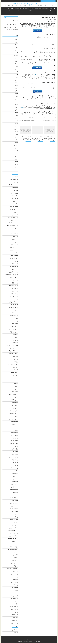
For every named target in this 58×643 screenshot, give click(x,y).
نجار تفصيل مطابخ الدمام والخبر (13, 607)
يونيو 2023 (16, 94)
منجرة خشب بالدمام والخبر (14, 598)
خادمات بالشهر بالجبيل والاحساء (13, 329)
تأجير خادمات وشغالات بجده (14, 206)
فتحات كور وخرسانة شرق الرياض (13, 535)
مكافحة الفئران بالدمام (15, 585)
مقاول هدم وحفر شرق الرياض (14, 574)
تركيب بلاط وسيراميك (15, 218)
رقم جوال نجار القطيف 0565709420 (37, 130)
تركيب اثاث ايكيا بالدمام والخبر (14, 209)
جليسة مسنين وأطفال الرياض (14, 313)
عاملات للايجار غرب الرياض (14, 506)
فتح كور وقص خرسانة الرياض (14, 525)
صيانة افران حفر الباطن (15, 433)
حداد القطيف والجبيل (15, 321)
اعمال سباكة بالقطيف (15, 199)
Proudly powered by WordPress (23, 641)
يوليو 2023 (16, 93)
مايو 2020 (16, 150)
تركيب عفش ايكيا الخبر (44, 117)
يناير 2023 (16, 102)
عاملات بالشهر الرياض (15, 486)
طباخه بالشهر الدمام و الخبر (14, 462)
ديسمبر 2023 (16, 85)
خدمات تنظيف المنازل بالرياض (14, 342)
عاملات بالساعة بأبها (15, 478)
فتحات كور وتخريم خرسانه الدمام (13, 528)
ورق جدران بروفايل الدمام (14, 623)
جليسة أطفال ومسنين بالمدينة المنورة (13, 302)
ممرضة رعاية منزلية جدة (14, 595)
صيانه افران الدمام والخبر (14, 449)
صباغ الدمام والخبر (15, 430)
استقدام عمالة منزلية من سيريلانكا (13, 185)
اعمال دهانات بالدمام (17, 10)
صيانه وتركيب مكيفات (15, 454)
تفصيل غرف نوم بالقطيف (14, 267)
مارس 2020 (16, 153)
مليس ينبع (17, 593)
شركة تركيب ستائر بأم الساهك (38, 117)
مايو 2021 (16, 134)
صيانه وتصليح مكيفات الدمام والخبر (13, 457)
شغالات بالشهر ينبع (15, 422)
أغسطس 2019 (16, 158)
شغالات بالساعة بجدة (15, 389)
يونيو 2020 (16, 148)
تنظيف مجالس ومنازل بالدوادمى (13, 285)
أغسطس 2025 (16, 55)
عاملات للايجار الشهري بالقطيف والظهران (12, 501)
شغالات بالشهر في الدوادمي (14, 421)
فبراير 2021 (16, 137)
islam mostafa (48, 19)
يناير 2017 (16, 170)
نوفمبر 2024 (16, 69)
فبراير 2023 (16, 101)
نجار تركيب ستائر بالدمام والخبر (13, 606)
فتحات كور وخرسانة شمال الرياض (13, 536)
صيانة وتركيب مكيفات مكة (14, 446)
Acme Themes (38, 641)
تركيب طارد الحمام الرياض (14, 237)
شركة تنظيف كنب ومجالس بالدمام (13, 373)
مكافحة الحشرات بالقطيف (14, 584)
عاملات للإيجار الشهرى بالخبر (14, 497)
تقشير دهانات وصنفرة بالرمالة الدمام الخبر (12, 272)
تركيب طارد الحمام (15, 236)
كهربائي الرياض (16, 552)
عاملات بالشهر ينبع (15, 495)
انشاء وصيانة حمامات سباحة (14, 203)
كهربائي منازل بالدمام (25, 10)
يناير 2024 (16, 83)
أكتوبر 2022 (16, 107)
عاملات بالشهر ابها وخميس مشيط (13, 484)
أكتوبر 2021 (16, 126)
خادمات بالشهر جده (15, 335)
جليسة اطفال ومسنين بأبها (14, 304)
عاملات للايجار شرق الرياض (14, 505)
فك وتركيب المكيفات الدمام (27, 8)
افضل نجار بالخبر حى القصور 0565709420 (48, 120)
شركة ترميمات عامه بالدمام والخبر (13, 367)
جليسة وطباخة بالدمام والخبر (14, 315)
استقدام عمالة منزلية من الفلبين (13, 184)
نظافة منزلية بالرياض (15, 612)
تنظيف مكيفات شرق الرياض (14, 293)
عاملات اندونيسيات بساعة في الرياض (13, 471)
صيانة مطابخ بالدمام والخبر (14, 437)
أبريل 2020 (16, 151)
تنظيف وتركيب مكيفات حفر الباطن (13, 297)
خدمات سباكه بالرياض (15, 343)
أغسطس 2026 (16, 37)
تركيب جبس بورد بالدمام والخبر (13, 222)
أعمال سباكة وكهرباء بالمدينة (14, 179)
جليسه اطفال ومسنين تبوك (14, 316)
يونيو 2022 (16, 113)
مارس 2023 (16, 99)
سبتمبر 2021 (16, 128)
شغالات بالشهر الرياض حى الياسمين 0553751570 (33, 0)
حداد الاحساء (16, 318)
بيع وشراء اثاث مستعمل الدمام (14, 204)
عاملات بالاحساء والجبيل (15, 473)
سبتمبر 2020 (16, 143)
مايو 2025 (16, 60)
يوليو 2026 (16, 39)
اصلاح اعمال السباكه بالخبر (14, 193)
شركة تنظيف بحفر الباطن (14, 372)
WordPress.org (16, 633)
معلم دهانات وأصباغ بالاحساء (14, 569)
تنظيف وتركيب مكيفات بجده (14, 296)
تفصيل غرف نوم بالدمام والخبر (14, 266)
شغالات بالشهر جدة (15, 418)
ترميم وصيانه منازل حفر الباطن (14, 258)
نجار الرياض (16, 601)
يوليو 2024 (16, 74)
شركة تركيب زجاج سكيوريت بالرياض (13, 364)
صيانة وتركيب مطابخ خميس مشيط (13, 441)
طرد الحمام (16, 470)
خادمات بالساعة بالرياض (14, 324)
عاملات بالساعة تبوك (15, 482)
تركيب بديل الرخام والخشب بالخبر (13, 215)
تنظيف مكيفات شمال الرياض (14, 294)
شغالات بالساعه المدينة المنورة (13, 394)
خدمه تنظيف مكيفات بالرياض (14, 348)
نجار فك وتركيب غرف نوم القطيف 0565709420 (49, 130)
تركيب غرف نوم (16, 242)
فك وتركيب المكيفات (15, 541)
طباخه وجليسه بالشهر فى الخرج (13, 468)
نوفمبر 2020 (16, 140)
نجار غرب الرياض (38, 83)
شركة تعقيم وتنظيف (15, 369)
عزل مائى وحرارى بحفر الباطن (14, 519)
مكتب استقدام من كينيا (15, 587)
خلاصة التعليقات (16, 632)
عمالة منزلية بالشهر (15, 520)
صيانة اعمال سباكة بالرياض (14, 432)
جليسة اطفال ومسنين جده (14, 310)
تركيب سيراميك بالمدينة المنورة (13, 234)
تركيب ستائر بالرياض (15, 228)
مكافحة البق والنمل (15, 580)
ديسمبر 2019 (16, 156)
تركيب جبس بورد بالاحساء (14, 220)
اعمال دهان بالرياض (11, 8)
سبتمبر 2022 (16, 109)
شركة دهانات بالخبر (15, 375)
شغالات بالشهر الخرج (15, 400)
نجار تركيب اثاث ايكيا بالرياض (14, 604)
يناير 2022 (16, 121)
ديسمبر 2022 (16, 104)
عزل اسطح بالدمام (15, 516)
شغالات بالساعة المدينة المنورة (13, 384)
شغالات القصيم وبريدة (15, 381)
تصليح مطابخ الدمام (37, 74)
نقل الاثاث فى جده (15, 615)
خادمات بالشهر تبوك (15, 334)
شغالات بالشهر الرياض (15, 402)
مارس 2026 (16, 44)
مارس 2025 (16, 63)
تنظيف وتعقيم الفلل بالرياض (14, 299)
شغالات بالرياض (41, 10)
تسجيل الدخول (16, 629)
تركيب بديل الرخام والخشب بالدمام (13, 217)
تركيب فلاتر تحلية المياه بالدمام (14, 244)
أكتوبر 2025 (16, 52)
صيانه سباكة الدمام (15, 451)
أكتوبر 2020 (16, 142)
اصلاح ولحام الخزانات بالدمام (14, 195)
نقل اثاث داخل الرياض (15, 614)
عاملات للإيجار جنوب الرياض (14, 498)
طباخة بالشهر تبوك (15, 460)
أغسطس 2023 (16, 91)
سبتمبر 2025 (16, 53)
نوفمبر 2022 (16, 105)
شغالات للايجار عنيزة (15, 424)
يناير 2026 (16, 47)
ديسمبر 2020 (16, 139)
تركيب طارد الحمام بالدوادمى (14, 239)
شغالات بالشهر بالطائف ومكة (14, 411)
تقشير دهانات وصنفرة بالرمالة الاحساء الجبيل (11, 271)
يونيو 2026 (16, 41)
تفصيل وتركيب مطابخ (15, 269)
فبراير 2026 (16, 45)
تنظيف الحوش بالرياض (15, 280)
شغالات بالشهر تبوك (15, 416)
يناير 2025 (16, 66)
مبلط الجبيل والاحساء (15, 565)
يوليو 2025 (16, 56)
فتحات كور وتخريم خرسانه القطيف (13, 530)
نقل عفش (17, 618)
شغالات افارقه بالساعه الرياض (14, 380)
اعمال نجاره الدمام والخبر (52, 117)
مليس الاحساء (16, 588)
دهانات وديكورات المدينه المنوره (13, 353)
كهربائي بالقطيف (16, 554)
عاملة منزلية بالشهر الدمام (14, 511)
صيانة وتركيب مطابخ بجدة (14, 440)
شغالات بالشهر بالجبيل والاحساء (13, 408)
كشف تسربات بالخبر (15, 550)
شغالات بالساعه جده (15, 397)
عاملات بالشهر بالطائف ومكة (14, 489)
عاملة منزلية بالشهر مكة (15, 514)
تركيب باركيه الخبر (15, 212)
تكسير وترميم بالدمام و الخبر (14, 277)
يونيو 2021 (16, 132)
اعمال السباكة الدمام (18, 8)
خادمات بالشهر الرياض (15, 326)
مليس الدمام (16, 590)
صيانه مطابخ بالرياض (15, 452)
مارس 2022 (16, 118)
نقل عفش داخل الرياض (15, 620)
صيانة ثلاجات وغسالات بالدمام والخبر (13, 435)
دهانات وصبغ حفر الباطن (14, 354)
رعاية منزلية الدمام (15, 356)
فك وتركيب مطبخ (15, 544)
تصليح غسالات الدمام (15, 261)
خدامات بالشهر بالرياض (15, 340)
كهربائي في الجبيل (15, 555)
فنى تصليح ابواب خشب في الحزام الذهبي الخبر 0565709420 (25, 130)
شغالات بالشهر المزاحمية (14, 405)
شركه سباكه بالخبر (15, 378)
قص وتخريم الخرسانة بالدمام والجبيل (13, 549)
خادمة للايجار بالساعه (15, 339)
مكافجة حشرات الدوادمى (14, 579)
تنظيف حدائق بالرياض (15, 282)
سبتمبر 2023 (16, 90)
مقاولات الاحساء (16, 577)
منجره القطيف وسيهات (15, 599)
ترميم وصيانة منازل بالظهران (14, 255)
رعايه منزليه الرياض (15, 359)
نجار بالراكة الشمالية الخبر (32, 117)
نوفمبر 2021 (16, 124)
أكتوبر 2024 (16, 71)
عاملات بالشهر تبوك (15, 492)
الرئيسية (51, 8)
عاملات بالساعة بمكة (15, 481)
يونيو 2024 (16, 75)
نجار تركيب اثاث (16, 603)
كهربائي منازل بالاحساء (15, 558)
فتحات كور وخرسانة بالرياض (14, 531)
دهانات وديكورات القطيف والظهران (13, 351)
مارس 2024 (16, 80)
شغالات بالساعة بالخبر (15, 386)
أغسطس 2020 (16, 145)
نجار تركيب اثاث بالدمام (45, 8)
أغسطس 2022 (16, 110)
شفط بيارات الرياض (15, 427)
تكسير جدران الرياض (15, 275)
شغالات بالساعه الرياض (15, 392)
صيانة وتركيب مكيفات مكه (14, 448)
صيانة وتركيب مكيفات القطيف (14, 443)
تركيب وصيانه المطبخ (15, 248)
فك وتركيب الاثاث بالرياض (14, 539)
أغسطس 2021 (16, 129)
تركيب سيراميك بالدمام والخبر (14, 233)
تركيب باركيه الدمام (15, 214)
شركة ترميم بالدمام (15, 365)
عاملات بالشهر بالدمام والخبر (14, 487)
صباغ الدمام (16, 429)
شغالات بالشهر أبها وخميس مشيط (13, 399)
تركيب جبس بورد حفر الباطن (14, 223)
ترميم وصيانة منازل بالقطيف (14, 256)
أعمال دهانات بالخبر (15, 177)
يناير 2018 (16, 162)
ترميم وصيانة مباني (15, 252)
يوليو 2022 (16, 112)
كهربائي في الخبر (16, 557)
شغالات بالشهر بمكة (15, 414)
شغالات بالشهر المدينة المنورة (14, 403)
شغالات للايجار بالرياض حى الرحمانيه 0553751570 (11, 26)
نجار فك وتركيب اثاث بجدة (14, 609)
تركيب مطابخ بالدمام (26, 26)
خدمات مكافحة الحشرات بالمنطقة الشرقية (12, 345)
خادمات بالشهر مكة (15, 337)
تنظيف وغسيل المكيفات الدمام (36, 8)
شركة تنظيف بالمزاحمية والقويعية (13, 370)
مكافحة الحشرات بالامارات (14, 582)
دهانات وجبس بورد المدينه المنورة (13, 350)
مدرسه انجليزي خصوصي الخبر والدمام (12, 568)
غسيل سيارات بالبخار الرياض (33, 10)
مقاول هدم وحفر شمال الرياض (14, 576)
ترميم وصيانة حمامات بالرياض (14, 250)
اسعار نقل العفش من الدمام (14, 190)
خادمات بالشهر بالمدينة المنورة (14, 332)
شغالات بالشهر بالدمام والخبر (14, 410)
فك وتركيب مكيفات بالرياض (14, 546)
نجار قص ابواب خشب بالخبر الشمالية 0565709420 (27, 120)
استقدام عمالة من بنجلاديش (14, 182)
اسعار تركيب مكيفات (15, 187)
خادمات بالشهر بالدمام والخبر (14, 331)
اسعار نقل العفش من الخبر (14, 188)
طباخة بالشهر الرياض (15, 459)
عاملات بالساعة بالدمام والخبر (14, 479)
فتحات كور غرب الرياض (15, 527)
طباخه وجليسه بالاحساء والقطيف (13, 467)
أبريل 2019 (16, 159)
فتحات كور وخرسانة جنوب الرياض (13, 533)
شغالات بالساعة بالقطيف (14, 388)
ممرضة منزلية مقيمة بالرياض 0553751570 (12, 22)
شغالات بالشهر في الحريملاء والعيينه (13, 419)
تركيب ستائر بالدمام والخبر (14, 226)
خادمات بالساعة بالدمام (15, 323)
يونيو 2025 (16, 58)
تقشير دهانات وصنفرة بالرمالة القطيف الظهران (11, 274)
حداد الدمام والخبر (15, 320)
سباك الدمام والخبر (15, 362)
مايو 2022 (16, 115)
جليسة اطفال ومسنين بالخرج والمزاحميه (12, 307)
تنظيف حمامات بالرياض (15, 283)
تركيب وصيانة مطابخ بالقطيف (14, 247)
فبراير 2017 (16, 169)
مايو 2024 (16, 77)
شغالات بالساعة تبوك (15, 391)
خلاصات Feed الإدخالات (15, 630)
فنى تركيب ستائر (16, 547)
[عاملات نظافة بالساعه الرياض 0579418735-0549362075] (54, 8)
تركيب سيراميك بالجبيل (15, 231)
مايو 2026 (16, 42)
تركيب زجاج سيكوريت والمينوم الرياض (12, 225)
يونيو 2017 (16, 164)
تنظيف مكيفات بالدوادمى (14, 291)
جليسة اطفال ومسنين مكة (14, 312)
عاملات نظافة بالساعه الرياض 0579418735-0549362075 (29, 4)
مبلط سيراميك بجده (15, 566)
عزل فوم (17, 517)
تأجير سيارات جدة (15, 207)
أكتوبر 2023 (16, 88)
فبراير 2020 (16, 154)
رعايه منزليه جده (16, 361)
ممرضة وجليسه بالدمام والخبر (14, 596)
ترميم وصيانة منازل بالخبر (14, 253)
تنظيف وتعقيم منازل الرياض (14, 301)
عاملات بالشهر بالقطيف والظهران (13, 490)
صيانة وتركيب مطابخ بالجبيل (14, 438)
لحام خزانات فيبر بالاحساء (14, 563)
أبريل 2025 (16, 61)
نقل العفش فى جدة (15, 617)
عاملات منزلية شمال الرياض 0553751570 (12, 29)
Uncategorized (16, 176)
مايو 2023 (16, 96)
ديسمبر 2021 (16, 123)
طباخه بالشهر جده (15, 465)
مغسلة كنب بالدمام (15, 571)
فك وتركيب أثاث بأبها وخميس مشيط (13, 538)
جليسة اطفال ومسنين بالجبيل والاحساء (12, 305)
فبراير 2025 (16, 64)
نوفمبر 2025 (16, 50)
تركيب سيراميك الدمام (9, 10)
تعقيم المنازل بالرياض (15, 263)
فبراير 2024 (16, 82)
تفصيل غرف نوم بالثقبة (15, 264)
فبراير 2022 (16, 120)
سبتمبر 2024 (16, 72)
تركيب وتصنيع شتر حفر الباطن (14, 245)
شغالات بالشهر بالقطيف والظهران (13, 413)
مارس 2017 (16, 167)
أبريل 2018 (16, 161)
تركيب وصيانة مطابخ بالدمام (49, 10)
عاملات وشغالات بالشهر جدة (14, 508)
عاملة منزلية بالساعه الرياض (14, 509)
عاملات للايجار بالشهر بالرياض (14, 503)
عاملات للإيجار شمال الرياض (14, 500)
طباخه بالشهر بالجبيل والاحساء (14, 463)
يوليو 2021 (16, 131)
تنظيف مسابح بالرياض (15, 286)
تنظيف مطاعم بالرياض (15, 288)
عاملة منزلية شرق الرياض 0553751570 (12, 24)
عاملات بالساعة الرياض (15, 476)
